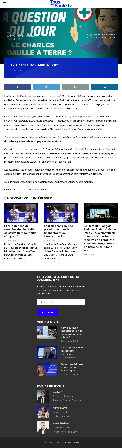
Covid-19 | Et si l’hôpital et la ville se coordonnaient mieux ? (72, 332)
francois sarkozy (42, 189)
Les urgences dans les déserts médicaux (72, 350)
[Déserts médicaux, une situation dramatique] (47, 369)
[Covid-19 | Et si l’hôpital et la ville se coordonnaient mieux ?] (47, 332)
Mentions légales (70, 442)
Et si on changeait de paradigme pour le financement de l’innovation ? (58, 231)
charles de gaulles (14, 189)
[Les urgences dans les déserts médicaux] (47, 352)
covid (28, 189)
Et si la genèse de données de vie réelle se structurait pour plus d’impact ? (20, 231)
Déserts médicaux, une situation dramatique (72, 367)
